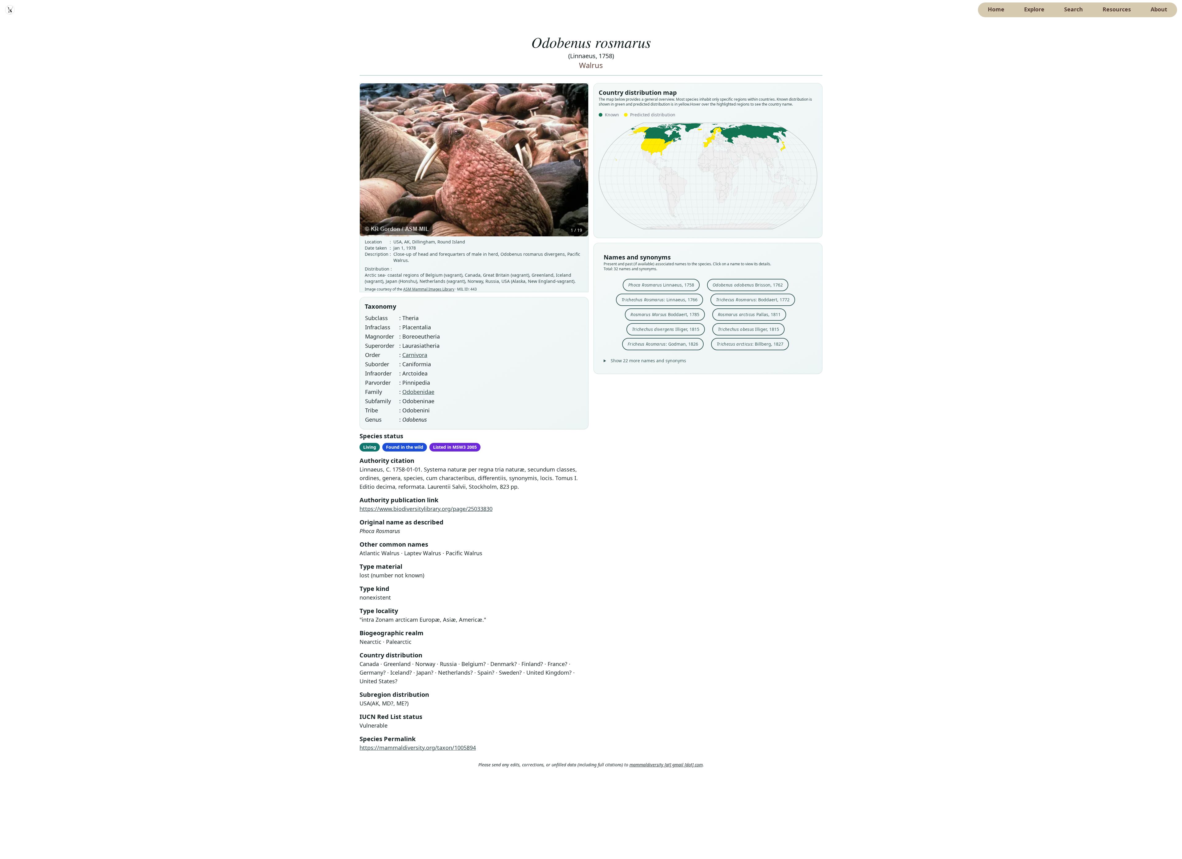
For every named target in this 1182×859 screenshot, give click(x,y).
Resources (1117, 9)
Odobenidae (418, 391)
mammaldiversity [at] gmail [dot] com (666, 765)
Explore (1034, 9)
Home (996, 9)
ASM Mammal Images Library (428, 289)
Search (1073, 9)
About (1159, 9)
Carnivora (414, 355)
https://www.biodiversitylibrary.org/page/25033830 (426, 508)
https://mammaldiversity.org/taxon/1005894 (418, 747)
